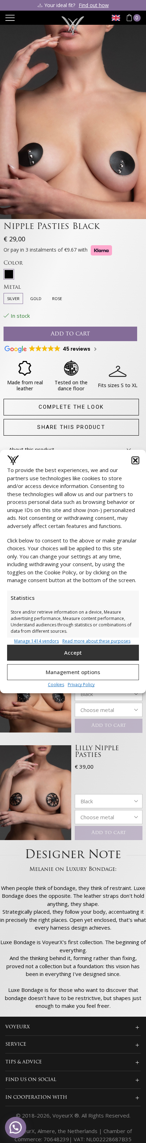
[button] (135, 460)
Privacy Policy (81, 685)
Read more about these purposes (96, 641)
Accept (73, 652)
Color (13, 263)
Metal (12, 287)
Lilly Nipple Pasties (97, 752)
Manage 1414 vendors (36, 641)
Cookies (56, 685)
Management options (73, 672)
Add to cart (108, 725)
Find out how (94, 5)
